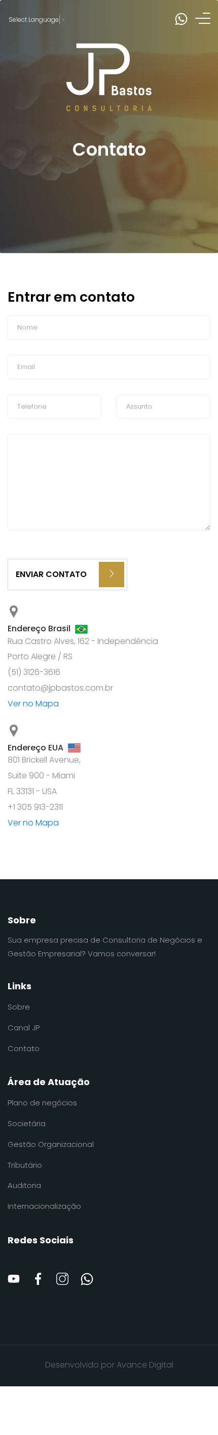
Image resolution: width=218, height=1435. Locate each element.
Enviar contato (52, 574)
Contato (24, 1048)
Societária (27, 1123)
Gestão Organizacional (51, 1144)
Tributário (25, 1165)
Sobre (19, 1006)
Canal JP (24, 1027)
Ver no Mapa (33, 703)
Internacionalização (44, 1206)
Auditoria (24, 1185)
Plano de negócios (42, 1102)
